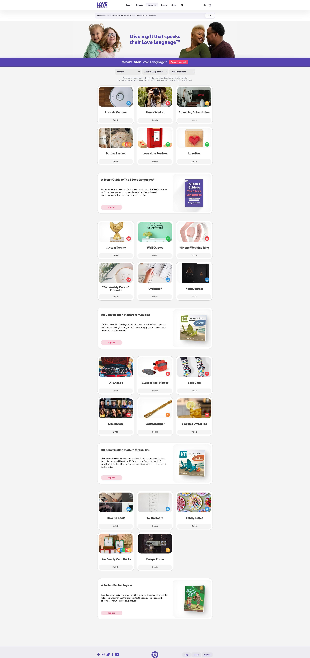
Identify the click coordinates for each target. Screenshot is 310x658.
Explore (111, 207)
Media (196, 655)
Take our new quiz (178, 62)
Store (174, 5)
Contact (207, 655)
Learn (128, 5)
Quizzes (139, 5)
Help (186, 655)
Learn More (152, 16)
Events (164, 5)
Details (116, 120)
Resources (151, 5)
